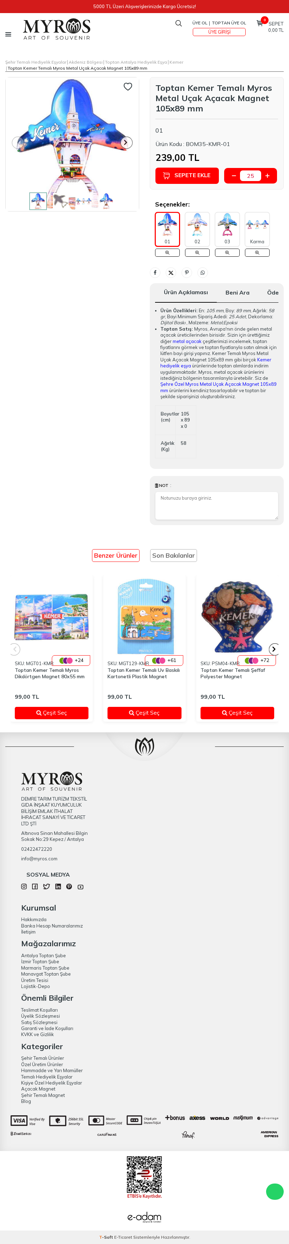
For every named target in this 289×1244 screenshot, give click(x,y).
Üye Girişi (219, 32)
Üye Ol (199, 22)
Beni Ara (238, 292)
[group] (72, 144)
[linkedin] (58, 887)
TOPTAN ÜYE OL (229, 22)
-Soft (106, 1237)
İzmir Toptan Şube (40, 961)
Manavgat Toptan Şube (46, 974)
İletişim (28, 932)
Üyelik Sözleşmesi (40, 1016)
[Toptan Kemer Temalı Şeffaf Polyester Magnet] (237, 616)
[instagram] (24, 887)
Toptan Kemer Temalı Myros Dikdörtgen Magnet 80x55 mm (50, 673)
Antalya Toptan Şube (43, 955)
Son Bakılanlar (173, 555)
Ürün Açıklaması (186, 292)
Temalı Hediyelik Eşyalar (47, 1077)
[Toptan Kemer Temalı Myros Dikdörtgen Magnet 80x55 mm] (51, 616)
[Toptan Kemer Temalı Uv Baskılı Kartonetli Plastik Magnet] (144, 616)
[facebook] (35, 887)
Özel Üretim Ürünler (42, 1064)
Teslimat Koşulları (39, 1010)
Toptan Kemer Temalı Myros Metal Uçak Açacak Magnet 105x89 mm (77, 68)
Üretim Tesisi (34, 980)
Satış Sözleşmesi (39, 1022)
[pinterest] (69, 887)
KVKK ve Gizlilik (37, 1034)
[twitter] (46, 887)
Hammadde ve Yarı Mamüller (52, 1070)
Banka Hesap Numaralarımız (52, 926)
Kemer (176, 62)
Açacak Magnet (38, 1089)
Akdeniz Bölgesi (86, 62)
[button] (127, 142)
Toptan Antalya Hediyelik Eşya (136, 62)
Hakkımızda (34, 919)
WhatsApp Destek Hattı (275, 1192)
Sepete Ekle (192, 175)
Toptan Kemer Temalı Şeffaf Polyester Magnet (233, 673)
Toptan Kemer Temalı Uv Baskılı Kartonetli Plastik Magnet (143, 673)
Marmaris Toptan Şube (45, 968)
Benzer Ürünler (115, 555)
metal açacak (187, 341)
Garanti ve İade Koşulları (47, 1028)
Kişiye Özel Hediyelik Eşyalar (51, 1083)
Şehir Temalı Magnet (43, 1095)
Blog (26, 1101)
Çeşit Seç (61, 712)
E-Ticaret (123, 1237)
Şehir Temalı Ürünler (42, 1058)
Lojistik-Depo (35, 986)
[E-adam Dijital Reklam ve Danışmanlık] (144, 1218)
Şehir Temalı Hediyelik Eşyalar (35, 62)
